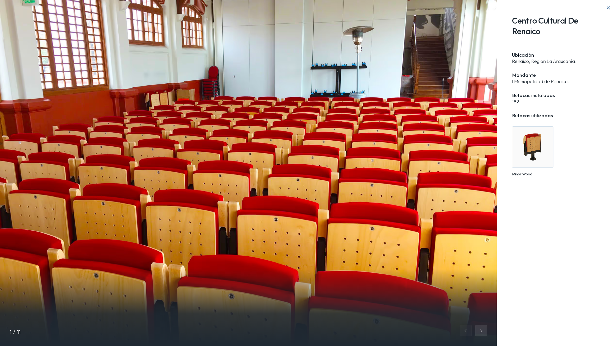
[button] (466, 330)
